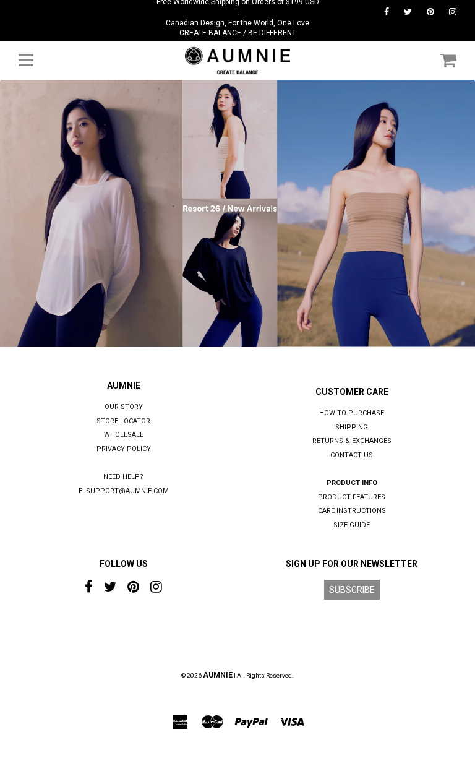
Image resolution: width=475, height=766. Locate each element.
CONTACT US (351, 455)
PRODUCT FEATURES (351, 497)
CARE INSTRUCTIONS (352, 511)
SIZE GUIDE (351, 525)
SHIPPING (351, 427)
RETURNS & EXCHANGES (352, 441)
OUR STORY (124, 407)
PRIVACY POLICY (123, 449)
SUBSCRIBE (352, 590)
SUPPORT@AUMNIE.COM (127, 491)
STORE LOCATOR (123, 421)
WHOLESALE (123, 435)
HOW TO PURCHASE (351, 413)
